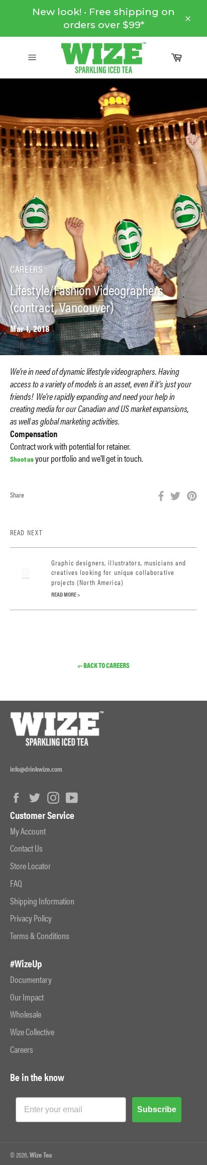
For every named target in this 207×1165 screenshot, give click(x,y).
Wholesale (25, 1014)
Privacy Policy (31, 917)
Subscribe (156, 1109)
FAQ (16, 883)
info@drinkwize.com (36, 769)
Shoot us (22, 459)
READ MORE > (65, 594)
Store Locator (30, 865)
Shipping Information (42, 900)
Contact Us (26, 848)
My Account (28, 830)
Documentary (31, 979)
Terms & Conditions (39, 935)
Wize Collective (32, 1031)
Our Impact (27, 996)
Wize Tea (41, 1154)
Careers (21, 1049)
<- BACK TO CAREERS (103, 665)
